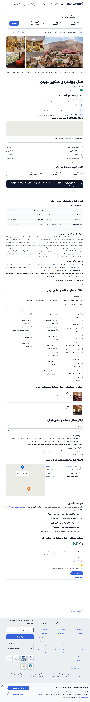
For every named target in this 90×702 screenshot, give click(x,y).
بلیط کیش (13, 675)
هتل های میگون (65, 32)
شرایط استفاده (83, 697)
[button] (42, 4)
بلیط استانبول (65, 675)
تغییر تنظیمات (18, 694)
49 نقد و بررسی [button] (74, 90)
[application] (64, 480)
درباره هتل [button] (67, 72)
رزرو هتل (74, 32)
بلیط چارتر (80, 675)
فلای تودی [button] (44, 624)
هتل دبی (35, 675)
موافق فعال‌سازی (18, 688)
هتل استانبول (42, 675)
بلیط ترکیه (80, 678)
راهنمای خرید (61, 635)
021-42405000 (12, 646)
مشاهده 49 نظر (77, 613)
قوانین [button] (37, 72)
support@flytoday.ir (15, 650)
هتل (56, 4)
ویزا (82, 646)
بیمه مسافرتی (79, 658)
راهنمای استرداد (61, 631)
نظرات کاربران (78, 577)
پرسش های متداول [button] (19, 72)
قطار (50, 4)
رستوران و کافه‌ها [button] (47, 72)
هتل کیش (20, 675)
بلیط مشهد (50, 675)
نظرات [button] (9, 72)
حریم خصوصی (41, 695)
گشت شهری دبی (25, 678)
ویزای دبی (47, 678)
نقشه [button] (80, 141)
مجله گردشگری (43, 642)
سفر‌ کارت (45, 646)
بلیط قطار (80, 639)
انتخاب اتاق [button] (75, 72)
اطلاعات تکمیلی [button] (60, 624)
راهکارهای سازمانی (60, 654)
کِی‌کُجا (81, 666)
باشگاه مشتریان (61, 646)
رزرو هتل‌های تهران (52, 265)
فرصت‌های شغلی (43, 639)
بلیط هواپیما (80, 631)
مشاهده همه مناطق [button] (77, 162)
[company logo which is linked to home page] (74, 4)
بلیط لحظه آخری (56, 678)
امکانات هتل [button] (57, 72)
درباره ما (45, 631)
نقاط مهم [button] (30, 72)
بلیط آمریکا (65, 678)
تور (82, 650)
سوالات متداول (61, 642)
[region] (44, 128)
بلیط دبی (58, 675)
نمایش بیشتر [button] (79, 285)
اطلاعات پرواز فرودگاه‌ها (77, 670)
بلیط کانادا (73, 678)
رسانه (46, 654)
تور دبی (41, 678)
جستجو (14, 23)
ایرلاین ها (73, 675)
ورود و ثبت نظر (76, 573)
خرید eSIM (80, 662)
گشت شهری (80, 654)
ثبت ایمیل (20, 638)
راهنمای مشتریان (14, 507)
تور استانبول (34, 678)
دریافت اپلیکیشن (42, 650)
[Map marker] (22, 467)
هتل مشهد (28, 675)
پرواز (62, 4)
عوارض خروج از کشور (60, 650)
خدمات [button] (81, 624)
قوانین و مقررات (61, 639)
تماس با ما (44, 635)
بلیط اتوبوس (80, 642)
